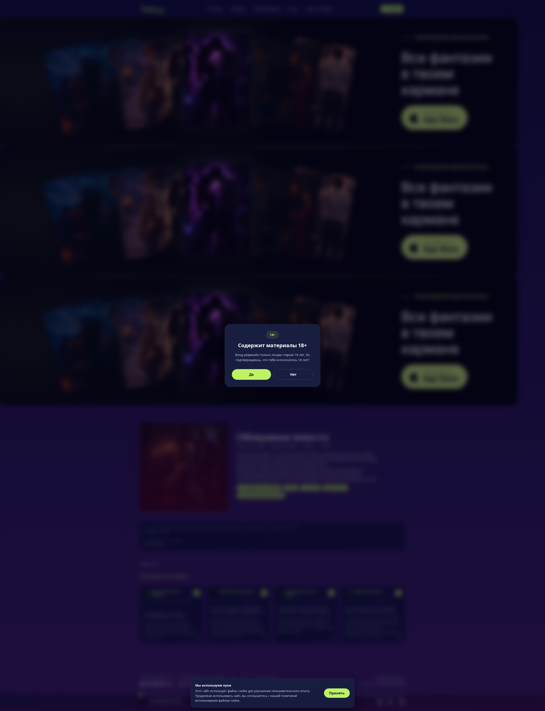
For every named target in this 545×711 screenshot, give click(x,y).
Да (251, 374)
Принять (337, 693)
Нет (293, 374)
